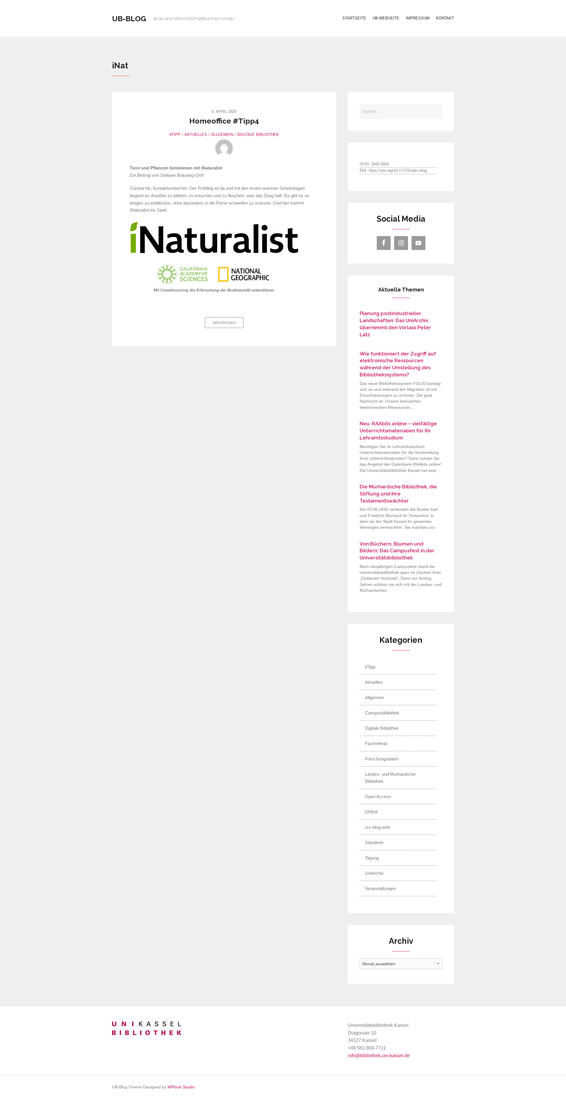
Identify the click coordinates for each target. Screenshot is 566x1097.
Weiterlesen (224, 323)
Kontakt (445, 18)
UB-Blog (129, 18)
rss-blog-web (377, 827)
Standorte (374, 842)
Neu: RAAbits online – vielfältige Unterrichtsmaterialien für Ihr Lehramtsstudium (398, 431)
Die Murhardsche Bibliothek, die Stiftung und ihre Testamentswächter (398, 494)
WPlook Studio (181, 1087)
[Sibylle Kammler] (224, 148)
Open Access (378, 796)
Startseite (354, 18)
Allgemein (222, 134)
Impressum (418, 18)
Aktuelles (196, 134)
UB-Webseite (386, 18)
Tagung (372, 857)
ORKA (371, 811)
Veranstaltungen (380, 888)
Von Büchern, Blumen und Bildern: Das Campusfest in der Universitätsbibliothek (397, 551)
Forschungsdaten (382, 758)
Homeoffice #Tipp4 (224, 120)
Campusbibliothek (382, 712)
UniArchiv (374, 873)
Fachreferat (376, 743)
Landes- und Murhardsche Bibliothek (390, 778)
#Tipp (175, 134)
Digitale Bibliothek (258, 134)
